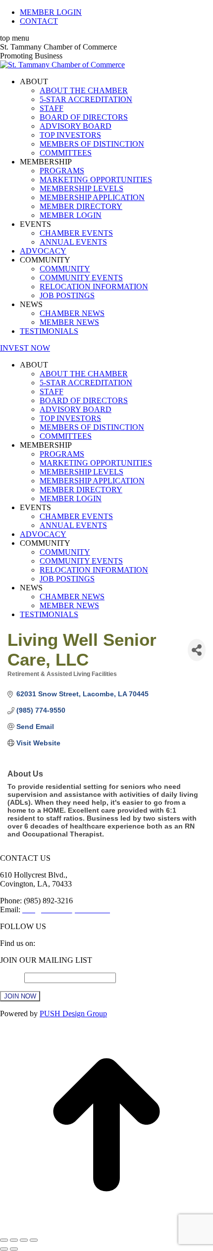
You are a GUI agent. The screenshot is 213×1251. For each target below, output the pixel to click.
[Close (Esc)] (4, 1240)
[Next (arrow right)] (14, 1249)
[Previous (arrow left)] (4, 1249)
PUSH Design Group (73, 1013)
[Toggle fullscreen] (24, 1240)
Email (12, 977)
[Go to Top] (106, 1228)
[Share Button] (197, 650)
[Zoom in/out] (34, 1240)
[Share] (14, 1240)
